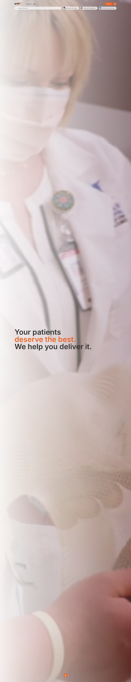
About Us (28, 4)
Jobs (34, 4)
